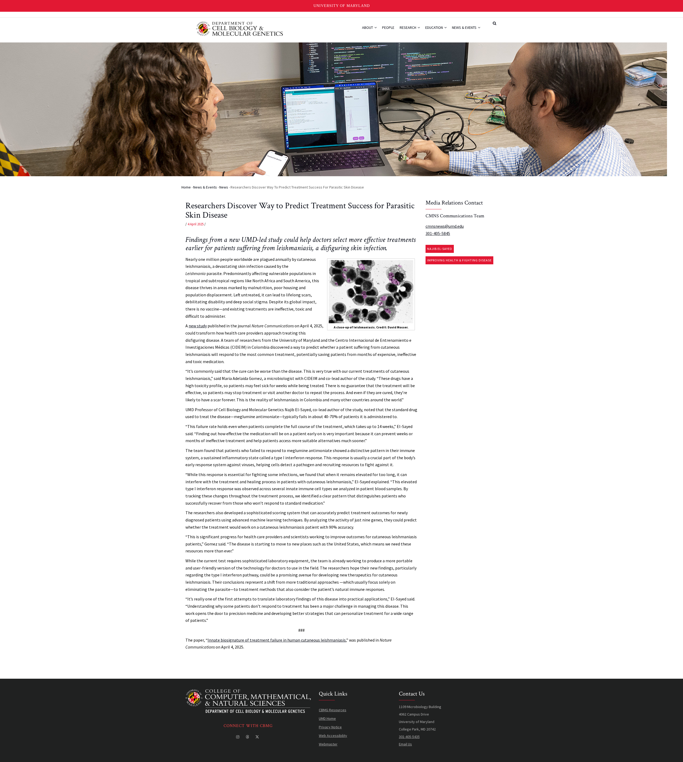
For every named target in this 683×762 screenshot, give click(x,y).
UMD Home (327, 718)
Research (408, 27)
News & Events (464, 27)
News (223, 187)
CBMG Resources (332, 710)
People (388, 27)
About (368, 27)
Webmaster (328, 744)
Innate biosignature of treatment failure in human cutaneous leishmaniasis (277, 640)
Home (186, 187)
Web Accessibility (333, 735)
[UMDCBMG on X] (257, 736)
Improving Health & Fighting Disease (459, 260)
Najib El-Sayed (439, 249)
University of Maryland (341, 6)
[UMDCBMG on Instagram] (238, 736)
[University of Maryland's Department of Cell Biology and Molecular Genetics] (248, 693)
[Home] (239, 28)
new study (198, 325)
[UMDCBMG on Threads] (248, 736)
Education (434, 27)
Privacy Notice (330, 727)
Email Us (405, 744)
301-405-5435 (409, 736)
